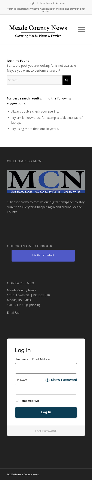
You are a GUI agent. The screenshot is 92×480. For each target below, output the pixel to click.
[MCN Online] (38, 31)
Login (32, 3)
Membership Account (52, 3)
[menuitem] (32, 3)
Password (21, 380)
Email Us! (13, 312)
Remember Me (29, 401)
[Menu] (79, 30)
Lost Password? (46, 431)
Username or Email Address (32, 359)
